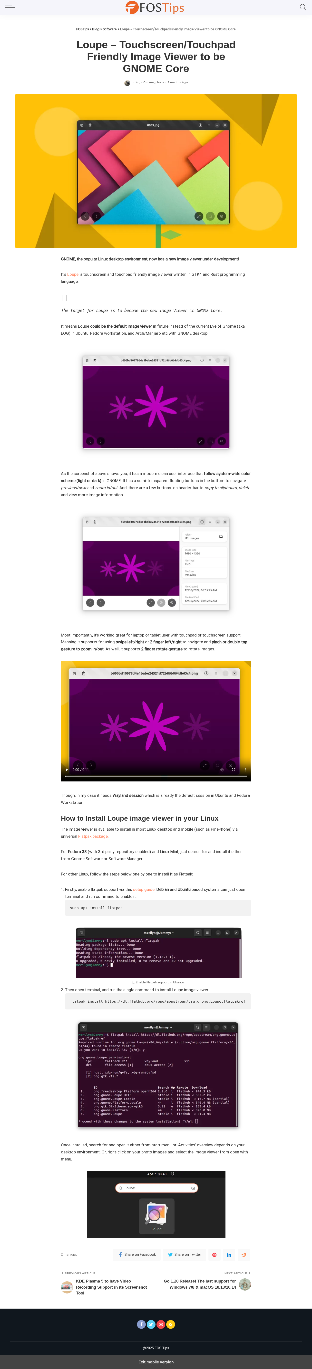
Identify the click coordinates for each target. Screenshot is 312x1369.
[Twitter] (151, 1324)
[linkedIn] (229, 1255)
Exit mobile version (156, 1361)
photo (160, 82)
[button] (11, 7)
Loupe (72, 274)
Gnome (148, 82)
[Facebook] (141, 1324)
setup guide (144, 889)
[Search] (302, 7)
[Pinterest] (214, 1255)
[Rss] (170, 1324)
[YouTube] (160, 1324)
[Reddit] (244, 1255)
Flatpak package (93, 836)
